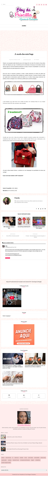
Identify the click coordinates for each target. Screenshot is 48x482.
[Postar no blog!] (13, 188)
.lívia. (6, 246)
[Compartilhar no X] (14, 188)
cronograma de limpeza (25, 460)
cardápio (9, 460)
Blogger (39, 281)
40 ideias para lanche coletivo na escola (14, 437)
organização (4, 460)
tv (12, 457)
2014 (12, 59)
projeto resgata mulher (6, 462)
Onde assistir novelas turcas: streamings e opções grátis (17, 449)
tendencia (15, 59)
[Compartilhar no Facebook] (15, 188)
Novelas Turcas (16, 460)
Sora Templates (20, 474)
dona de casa (8, 457)
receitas (21, 457)
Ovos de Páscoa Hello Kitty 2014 (24, 226)
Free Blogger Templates (30, 474)
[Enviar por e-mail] (12, 188)
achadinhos (38, 460)
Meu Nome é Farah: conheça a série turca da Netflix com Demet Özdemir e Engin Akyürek (24, 443)
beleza (3, 457)
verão (19, 59)
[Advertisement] (24, 42)
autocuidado (36, 457)
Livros (25, 457)
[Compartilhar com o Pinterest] (17, 188)
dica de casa (43, 457)
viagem (32, 460)
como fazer (30, 457)
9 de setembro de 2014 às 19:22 (10, 247)
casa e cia (16, 457)
